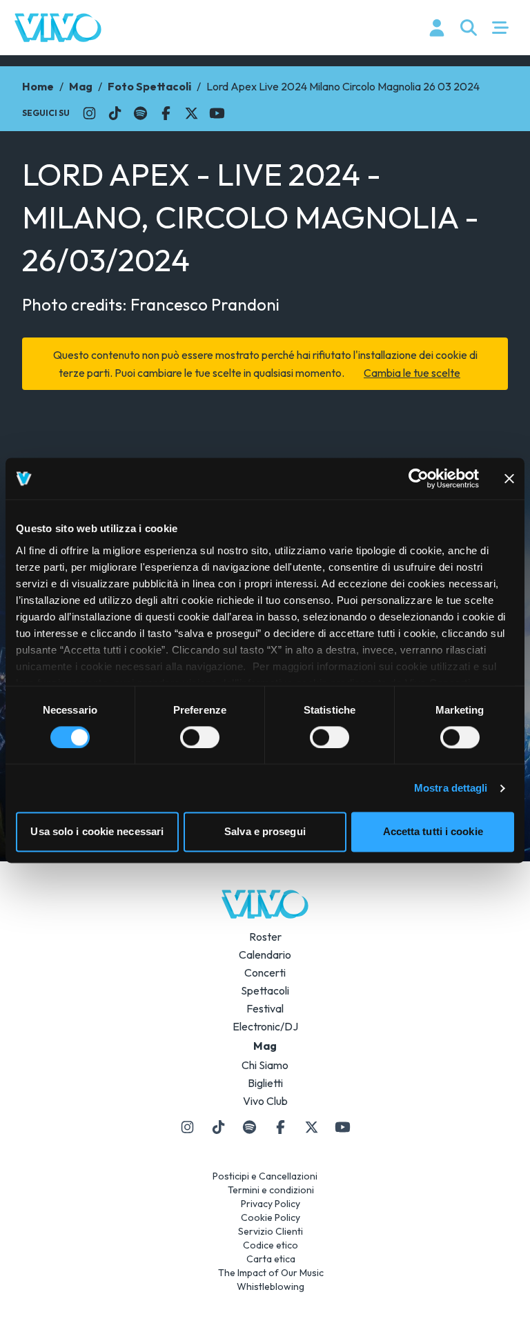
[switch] (199, 737)
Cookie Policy (270, 1217)
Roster (265, 936)
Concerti (265, 972)
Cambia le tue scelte (412, 373)
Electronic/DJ (265, 1026)
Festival (265, 1008)
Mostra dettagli (451, 788)
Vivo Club (265, 1101)
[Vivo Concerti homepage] (58, 27)
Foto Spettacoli (149, 86)
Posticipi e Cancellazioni (265, 1176)
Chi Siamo (265, 1065)
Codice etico (270, 1245)
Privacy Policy (270, 1203)
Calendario (265, 954)
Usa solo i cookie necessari (97, 832)
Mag (80, 86)
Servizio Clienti (270, 1231)
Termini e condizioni (271, 1190)
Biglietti (265, 1083)
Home (38, 86)
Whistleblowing (270, 1286)
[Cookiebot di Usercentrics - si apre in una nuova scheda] (418, 478)
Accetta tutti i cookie (433, 832)
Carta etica (270, 1259)
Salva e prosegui (265, 832)
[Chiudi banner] (509, 478)
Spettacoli (265, 990)
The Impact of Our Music (271, 1272)
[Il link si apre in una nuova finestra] (89, 113)
